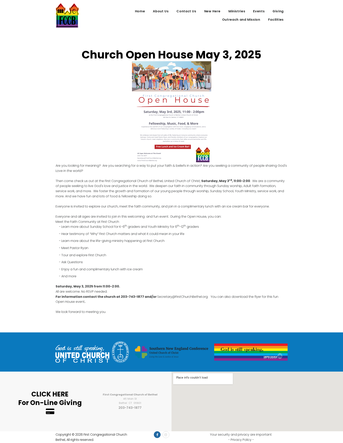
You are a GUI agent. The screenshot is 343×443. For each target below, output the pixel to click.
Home (140, 11)
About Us (161, 11)
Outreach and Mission (241, 19)
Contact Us (186, 11)
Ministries (236, 11)
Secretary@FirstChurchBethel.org (182, 296)
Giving (278, 11)
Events (259, 11)
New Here (212, 11)
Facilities (276, 19)
